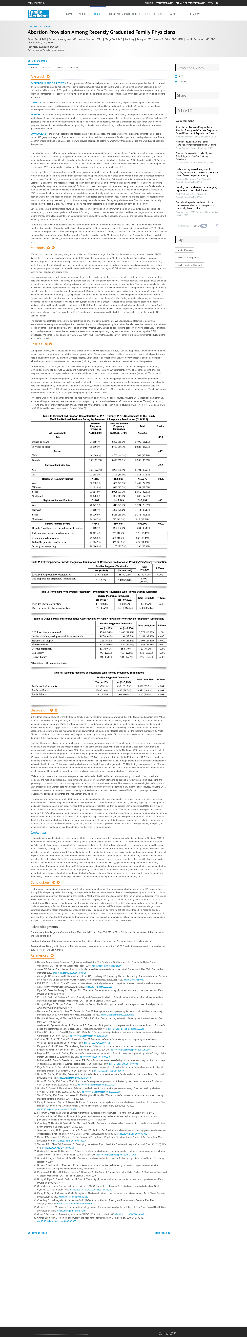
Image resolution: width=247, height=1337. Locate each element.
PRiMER (149, 3)
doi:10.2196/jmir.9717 (134, 979)
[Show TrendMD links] (217, 225)
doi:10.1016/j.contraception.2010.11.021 (56, 1109)
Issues (98, 14)
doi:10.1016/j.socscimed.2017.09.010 (126, 1028)
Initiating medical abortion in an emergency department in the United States (197, 189)
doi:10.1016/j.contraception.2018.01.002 (116, 1154)
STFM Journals (36, 3)
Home (69, 14)
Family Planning (185, 250)
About (83, 14)
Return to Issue (39, 60)
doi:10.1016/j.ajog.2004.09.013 (73, 1196)
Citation (182, 81)
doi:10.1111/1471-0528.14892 (129, 1214)
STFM (210, 3)
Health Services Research (189, 264)
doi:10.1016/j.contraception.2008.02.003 (101, 1091)
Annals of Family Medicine (190, 3)
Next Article (161, 1232)
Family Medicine (164, 3)
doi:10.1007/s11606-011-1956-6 (109, 1070)
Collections (154, 14)
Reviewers (197, 14)
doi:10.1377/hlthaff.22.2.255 (98, 986)
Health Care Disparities (188, 257)
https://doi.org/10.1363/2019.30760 (69, 972)
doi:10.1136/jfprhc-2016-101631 (72, 1210)
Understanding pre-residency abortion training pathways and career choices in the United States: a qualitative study (197, 172)
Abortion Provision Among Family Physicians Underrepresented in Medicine (196, 143)
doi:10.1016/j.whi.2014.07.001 (123, 1063)
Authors (176, 14)
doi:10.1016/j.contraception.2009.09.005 (56, 1221)
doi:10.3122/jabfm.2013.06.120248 (117, 1014)
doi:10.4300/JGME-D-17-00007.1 (58, 1147)
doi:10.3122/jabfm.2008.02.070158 (74, 1077)
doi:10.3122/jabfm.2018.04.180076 (70, 1140)
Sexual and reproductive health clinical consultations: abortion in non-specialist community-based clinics (195, 205)
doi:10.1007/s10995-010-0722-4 (95, 1056)
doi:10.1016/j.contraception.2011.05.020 (130, 1049)
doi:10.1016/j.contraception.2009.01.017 (97, 1084)
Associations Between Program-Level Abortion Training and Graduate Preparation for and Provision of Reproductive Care (197, 130)
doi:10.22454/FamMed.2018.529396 (74, 1203)
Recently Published (124, 14)
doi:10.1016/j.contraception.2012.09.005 (89, 1035)
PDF (180, 76)
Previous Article (39, 1232)
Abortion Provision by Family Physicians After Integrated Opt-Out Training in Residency (195, 156)
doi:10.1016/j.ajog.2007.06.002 (132, 1133)
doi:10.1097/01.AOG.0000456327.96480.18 (91, 1189)
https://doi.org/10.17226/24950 (106, 965)
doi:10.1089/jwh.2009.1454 (97, 1042)
